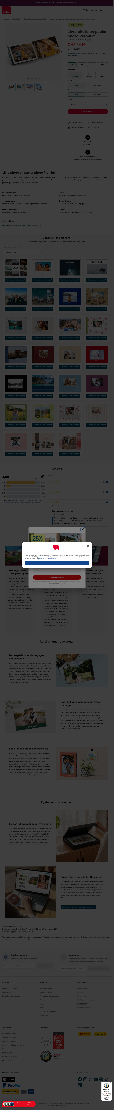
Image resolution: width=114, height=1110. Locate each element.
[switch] (106, 1098)
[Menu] (110, 1083)
